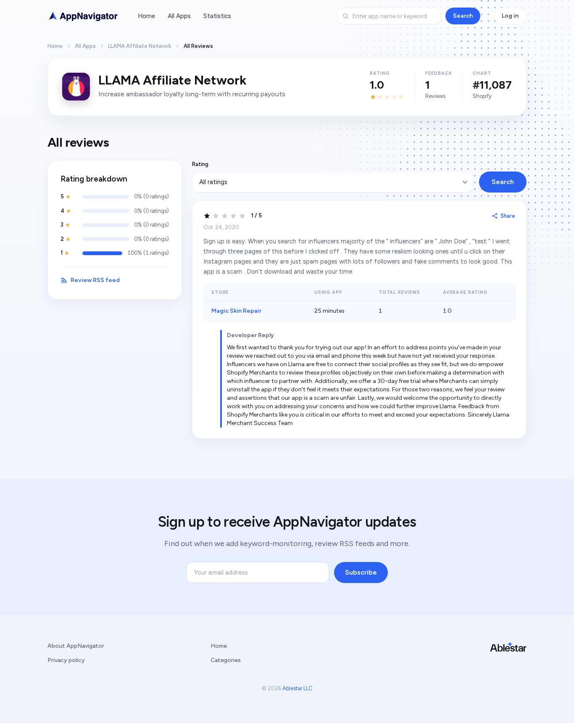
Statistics (217, 16)
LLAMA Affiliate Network (139, 46)
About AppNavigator (75, 645)
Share (507, 216)
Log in (510, 15)
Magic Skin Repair (236, 310)
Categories (226, 660)
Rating (200, 164)
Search (463, 15)
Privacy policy (66, 660)
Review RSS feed (95, 280)
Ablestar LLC (297, 688)
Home (146, 16)
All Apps (179, 16)
